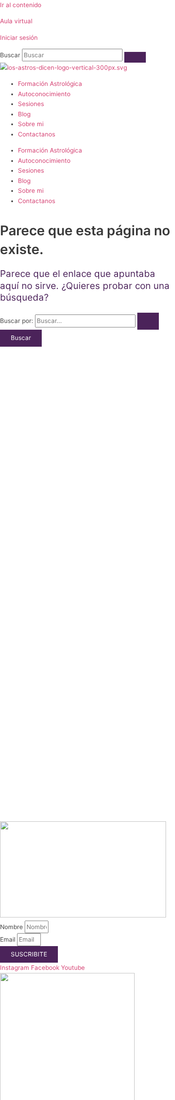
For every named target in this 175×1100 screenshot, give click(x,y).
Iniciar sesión (19, 37)
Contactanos (36, 134)
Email (8, 939)
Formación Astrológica (50, 83)
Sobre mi (31, 123)
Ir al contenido (20, 4)
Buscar (10, 55)
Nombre (12, 926)
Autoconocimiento (44, 94)
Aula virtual (16, 21)
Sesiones (31, 103)
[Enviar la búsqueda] (148, 321)
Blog (24, 114)
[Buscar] (135, 57)
